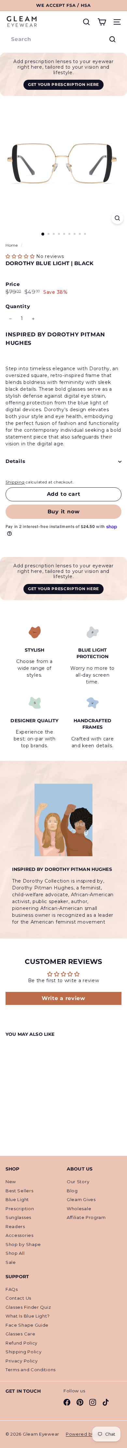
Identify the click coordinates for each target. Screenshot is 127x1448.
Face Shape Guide (27, 1325)
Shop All (15, 1253)
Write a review (63, 998)
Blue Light (17, 1199)
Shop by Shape (23, 1244)
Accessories (20, 1235)
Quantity (18, 306)
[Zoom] (117, 218)
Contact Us (18, 1298)
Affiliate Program (86, 1217)
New (11, 1181)
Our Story (78, 1181)
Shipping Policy (24, 1351)
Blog (72, 1190)
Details (15, 461)
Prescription (20, 1208)
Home (12, 245)
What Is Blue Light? (27, 1316)
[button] (20, 256)
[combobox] (63, 39)
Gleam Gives (81, 1199)
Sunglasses (18, 1217)
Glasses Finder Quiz (28, 1307)
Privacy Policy (22, 1360)
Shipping (15, 482)
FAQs (12, 1289)
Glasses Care (20, 1333)
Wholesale (79, 1208)
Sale (11, 1262)
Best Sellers (19, 1190)
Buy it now (64, 511)
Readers (15, 1226)
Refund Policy (21, 1343)
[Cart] (101, 22)
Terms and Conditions (31, 1369)
